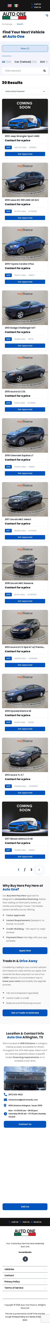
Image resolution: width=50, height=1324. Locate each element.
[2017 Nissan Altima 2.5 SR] (25, 831)
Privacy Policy (12, 1281)
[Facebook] (25, 1259)
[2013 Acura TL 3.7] (25, 767)
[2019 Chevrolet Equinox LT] (25, 448)
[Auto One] (14, 15)
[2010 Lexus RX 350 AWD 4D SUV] (25, 192)
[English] (10, 5)
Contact (9, 1275)
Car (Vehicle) (25, 62)
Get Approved (25, 154)
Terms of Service (13, 1287)
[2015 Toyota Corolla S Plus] (25, 256)
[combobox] (25, 91)
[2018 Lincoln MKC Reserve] (25, 576)
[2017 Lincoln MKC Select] (25, 512)
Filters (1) (25, 48)
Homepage (7, 24)
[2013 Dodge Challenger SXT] (25, 320)
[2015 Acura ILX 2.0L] (25, 384)
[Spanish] (16, 5)
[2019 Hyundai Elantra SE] (25, 704)
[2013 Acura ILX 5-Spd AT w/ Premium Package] (25, 640)
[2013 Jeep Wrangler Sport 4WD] (25, 129)
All (6, 62)
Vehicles (9, 1269)
